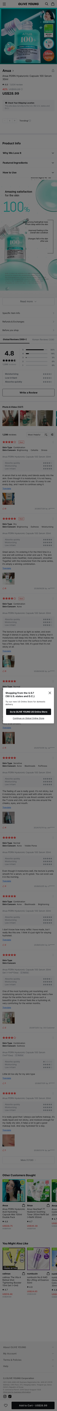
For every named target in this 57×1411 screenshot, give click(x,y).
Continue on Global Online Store (28, 718)
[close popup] (50, 693)
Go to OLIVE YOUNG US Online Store (28, 711)
